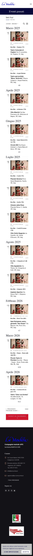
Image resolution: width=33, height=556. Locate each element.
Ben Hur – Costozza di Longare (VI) (18, 391)
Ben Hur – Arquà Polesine (18, 73)
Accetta (26, 552)
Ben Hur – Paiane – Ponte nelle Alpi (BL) (19, 354)
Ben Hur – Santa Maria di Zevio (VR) (19, 141)
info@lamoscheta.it (12, 471)
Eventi (7, 19)
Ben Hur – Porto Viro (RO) (18, 318)
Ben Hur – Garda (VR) (17, 202)
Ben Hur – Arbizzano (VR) (18, 109)
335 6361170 (21, 463)
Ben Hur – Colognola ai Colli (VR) (18, 262)
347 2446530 (17, 465)
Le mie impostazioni (11, 552)
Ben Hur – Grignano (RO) (18, 289)
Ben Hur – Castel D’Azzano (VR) (18, 229)
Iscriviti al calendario (17, 416)
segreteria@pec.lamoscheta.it (15, 475)
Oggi (26, 409)
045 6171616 (13, 467)
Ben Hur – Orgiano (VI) (17, 47)
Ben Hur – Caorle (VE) (17, 176)
